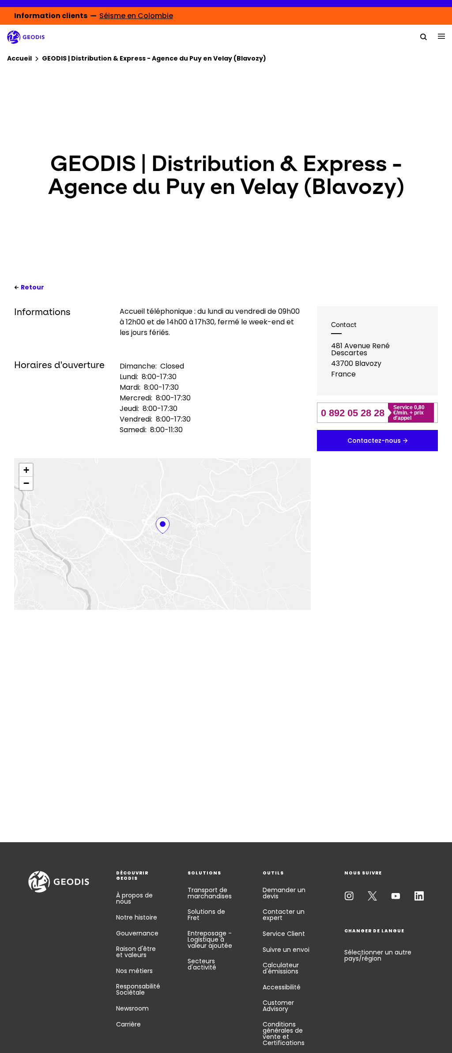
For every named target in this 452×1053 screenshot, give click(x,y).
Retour (32, 287)
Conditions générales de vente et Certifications (284, 1033)
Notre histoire (136, 917)
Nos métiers (134, 971)
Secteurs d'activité (202, 964)
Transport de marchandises (210, 893)
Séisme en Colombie (136, 16)
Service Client (284, 934)
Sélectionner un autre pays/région (377, 955)
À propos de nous (134, 898)
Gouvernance (137, 933)
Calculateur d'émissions (281, 968)
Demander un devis (284, 893)
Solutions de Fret (206, 915)
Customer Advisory (278, 1006)
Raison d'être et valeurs (136, 952)
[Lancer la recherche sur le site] (423, 36)
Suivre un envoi (286, 950)
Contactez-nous (374, 440)
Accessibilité (282, 987)
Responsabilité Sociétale (138, 989)
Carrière (128, 1024)
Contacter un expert (284, 915)
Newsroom (132, 1008)
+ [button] (26, 469)
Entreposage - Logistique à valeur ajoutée (210, 939)
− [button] (26, 483)
